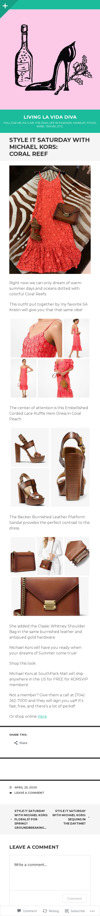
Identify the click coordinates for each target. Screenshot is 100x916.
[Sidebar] (4, 4)
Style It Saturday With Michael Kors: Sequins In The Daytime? (69, 817)
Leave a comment (29, 793)
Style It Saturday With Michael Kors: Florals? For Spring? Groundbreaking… (31, 819)
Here (42, 716)
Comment (74, 898)
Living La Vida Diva (50, 117)
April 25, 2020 (25, 787)
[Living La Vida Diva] (50, 59)
